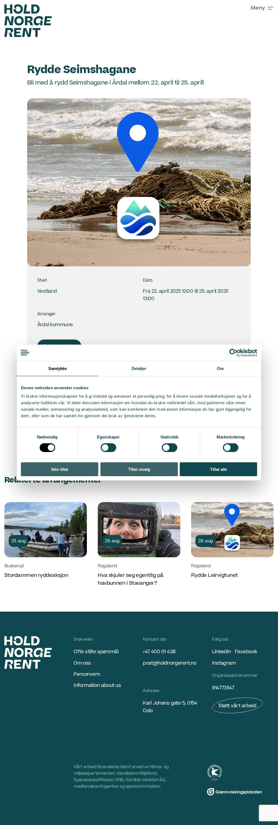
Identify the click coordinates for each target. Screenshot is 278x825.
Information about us (97, 685)
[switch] (108, 447)
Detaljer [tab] (139, 368)
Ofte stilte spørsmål (96, 651)
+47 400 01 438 (159, 651)
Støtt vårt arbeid (237, 705)
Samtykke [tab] (57, 368)
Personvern (87, 674)
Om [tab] (220, 368)
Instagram (224, 663)
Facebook (246, 651)
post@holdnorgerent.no (170, 663)
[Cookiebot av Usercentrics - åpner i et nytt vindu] (233, 352)
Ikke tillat (59, 469)
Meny (258, 8)
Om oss (82, 663)
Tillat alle (218, 469)
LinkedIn (221, 651)
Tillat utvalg (139, 469)
